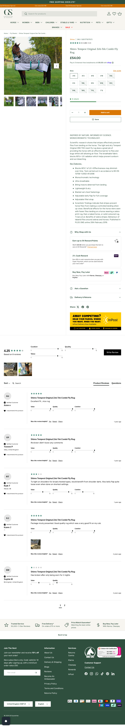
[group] (17, 351)
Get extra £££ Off (38, 6)
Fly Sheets (13, 33)
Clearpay (72, 665)
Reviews (48, 671)
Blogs (46, 667)
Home (6, 33)
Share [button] (60, 421)
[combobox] (59, 13)
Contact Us (49, 657)
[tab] (101, 384)
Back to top (62, 635)
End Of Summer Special (71, 6)
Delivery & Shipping (52, 662)
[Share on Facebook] (82, 307)
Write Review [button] (112, 352)
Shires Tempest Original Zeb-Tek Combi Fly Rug (33, 33)
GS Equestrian (14, 715)
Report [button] (54, 421)
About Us (48, 652)
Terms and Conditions (53, 688)
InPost (71, 674)
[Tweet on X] (77, 307)
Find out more (92, 247)
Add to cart (105, 112)
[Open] (6, 721)
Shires (72, 39)
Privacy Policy (50, 684)
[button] (119, 13)
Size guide (117, 71)
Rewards (72, 669)
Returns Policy (50, 693)
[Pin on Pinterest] (87, 307)
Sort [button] (6, 383)
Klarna (71, 660)
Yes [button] (50, 421)
